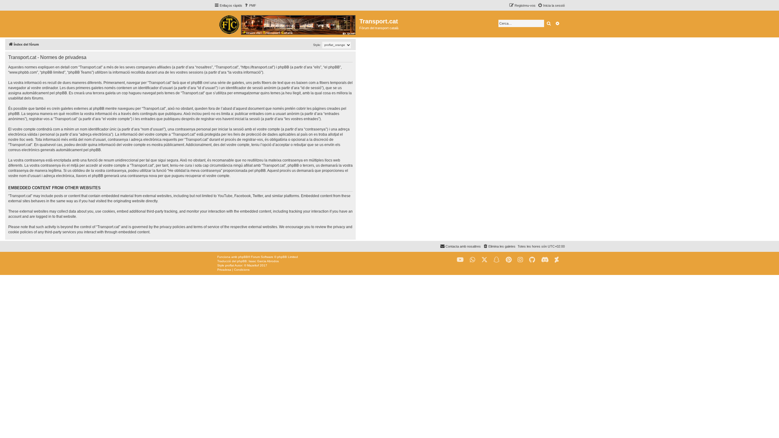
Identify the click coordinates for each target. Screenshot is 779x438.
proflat (229, 265)
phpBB (243, 257)
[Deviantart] (556, 260)
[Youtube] (460, 260)
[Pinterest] (508, 260)
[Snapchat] (496, 260)
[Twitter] (484, 260)
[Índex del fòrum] (286, 24)
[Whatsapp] (472, 260)
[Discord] (545, 260)
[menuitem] (250, 5)
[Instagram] (520, 260)
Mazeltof (253, 265)
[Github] (532, 260)
